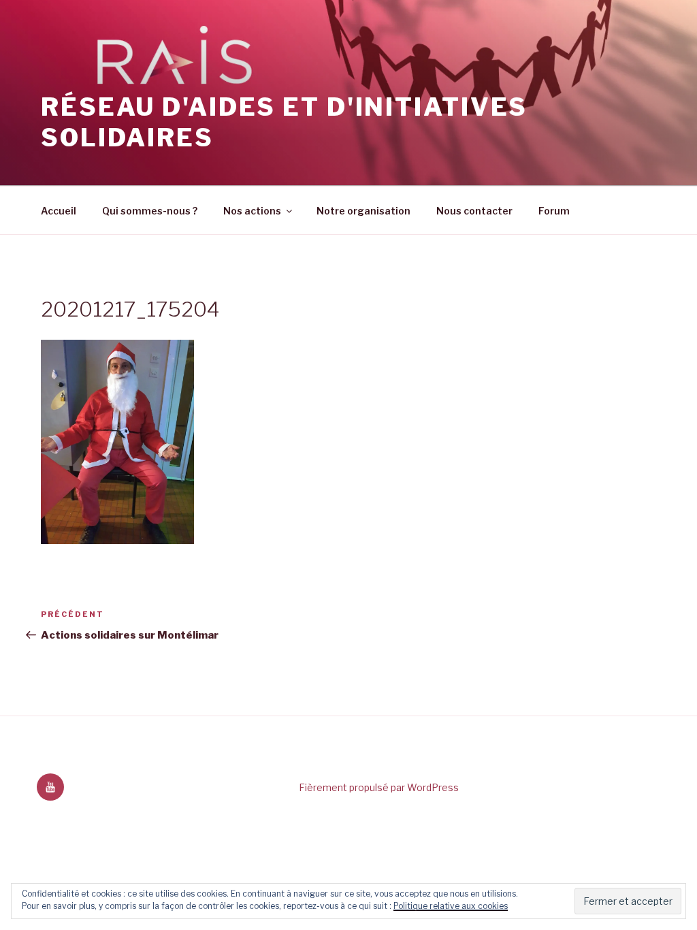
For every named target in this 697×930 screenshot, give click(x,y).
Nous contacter (474, 211)
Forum (554, 211)
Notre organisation (363, 211)
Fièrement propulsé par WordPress (379, 787)
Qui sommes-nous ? (149, 211)
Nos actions (252, 211)
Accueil (58, 211)
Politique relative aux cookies (450, 906)
